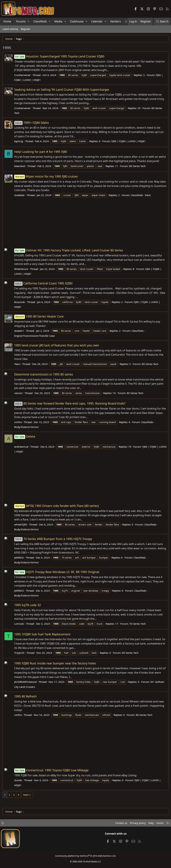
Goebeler (19, 195)
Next (26, 794)
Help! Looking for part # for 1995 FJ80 (40, 152)
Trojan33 (19, 652)
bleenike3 (19, 166)
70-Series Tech (137, 623)
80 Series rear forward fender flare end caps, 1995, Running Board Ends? (70, 403)
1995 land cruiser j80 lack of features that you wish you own (56, 345)
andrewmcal (21, 446)
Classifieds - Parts (141, 195)
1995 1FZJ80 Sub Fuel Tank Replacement (42, 634)
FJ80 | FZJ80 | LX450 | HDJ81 (128, 141)
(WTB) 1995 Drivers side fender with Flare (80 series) (57, 506)
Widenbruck (21, 269)
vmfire (18, 422)
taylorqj (18, 141)
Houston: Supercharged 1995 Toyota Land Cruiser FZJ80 (59, 56)
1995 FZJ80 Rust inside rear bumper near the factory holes (55, 663)
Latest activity (10, 29)
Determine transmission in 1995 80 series (43, 374)
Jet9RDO (19, 557)
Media (58, 21)
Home (7, 21)
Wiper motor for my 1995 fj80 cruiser (46, 176)
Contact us (121, 823)
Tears (17, 364)
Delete (25, 436)
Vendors (115, 21)
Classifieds (40, 21)
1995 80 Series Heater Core (39, 316)
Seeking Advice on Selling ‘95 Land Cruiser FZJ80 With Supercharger (61, 90)
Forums (21, 21)
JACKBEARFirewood (25, 681)
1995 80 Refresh (25, 696)
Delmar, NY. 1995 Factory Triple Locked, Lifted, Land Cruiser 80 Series (69, 250)
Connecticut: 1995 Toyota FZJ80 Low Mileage (52, 770)
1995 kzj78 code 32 (27, 605)
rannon (18, 393)
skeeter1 (19, 330)
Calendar (97, 21)
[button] (28, 21)
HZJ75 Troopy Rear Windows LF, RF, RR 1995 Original (57, 572)
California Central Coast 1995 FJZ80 (43, 283)
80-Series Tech (137, 166)
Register (25, 29)
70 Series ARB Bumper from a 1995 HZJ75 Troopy (53, 539)
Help (151, 823)
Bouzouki (19, 302)
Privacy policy (138, 823)
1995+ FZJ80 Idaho (32, 123)
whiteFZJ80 (20, 524)
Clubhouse (76, 21)
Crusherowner (22, 75)
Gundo (18, 780)
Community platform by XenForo (85, 855)
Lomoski (19, 623)
